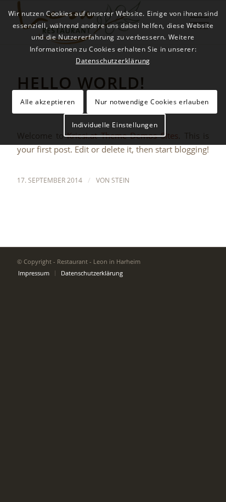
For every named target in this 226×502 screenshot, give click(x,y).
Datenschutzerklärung (113, 60)
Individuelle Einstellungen (115, 124)
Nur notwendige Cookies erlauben (152, 101)
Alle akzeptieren (47, 101)
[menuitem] (34, 273)
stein (120, 180)
